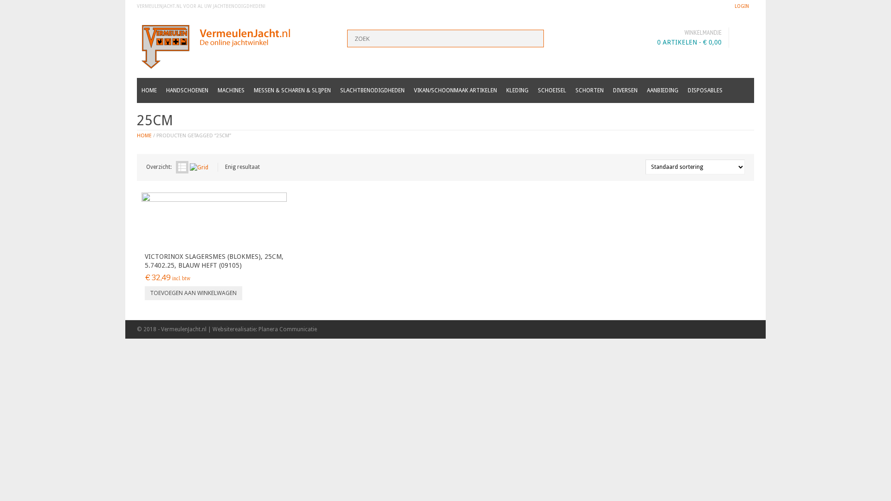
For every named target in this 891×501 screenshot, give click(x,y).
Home (149, 90)
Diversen (625, 90)
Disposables (705, 90)
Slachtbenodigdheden (372, 90)
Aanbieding (662, 90)
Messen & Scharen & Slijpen (292, 90)
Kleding (517, 90)
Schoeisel (552, 90)
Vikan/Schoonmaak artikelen (455, 90)
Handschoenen (187, 90)
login (742, 6)
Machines (231, 90)
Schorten (589, 90)
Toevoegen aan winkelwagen (193, 293)
